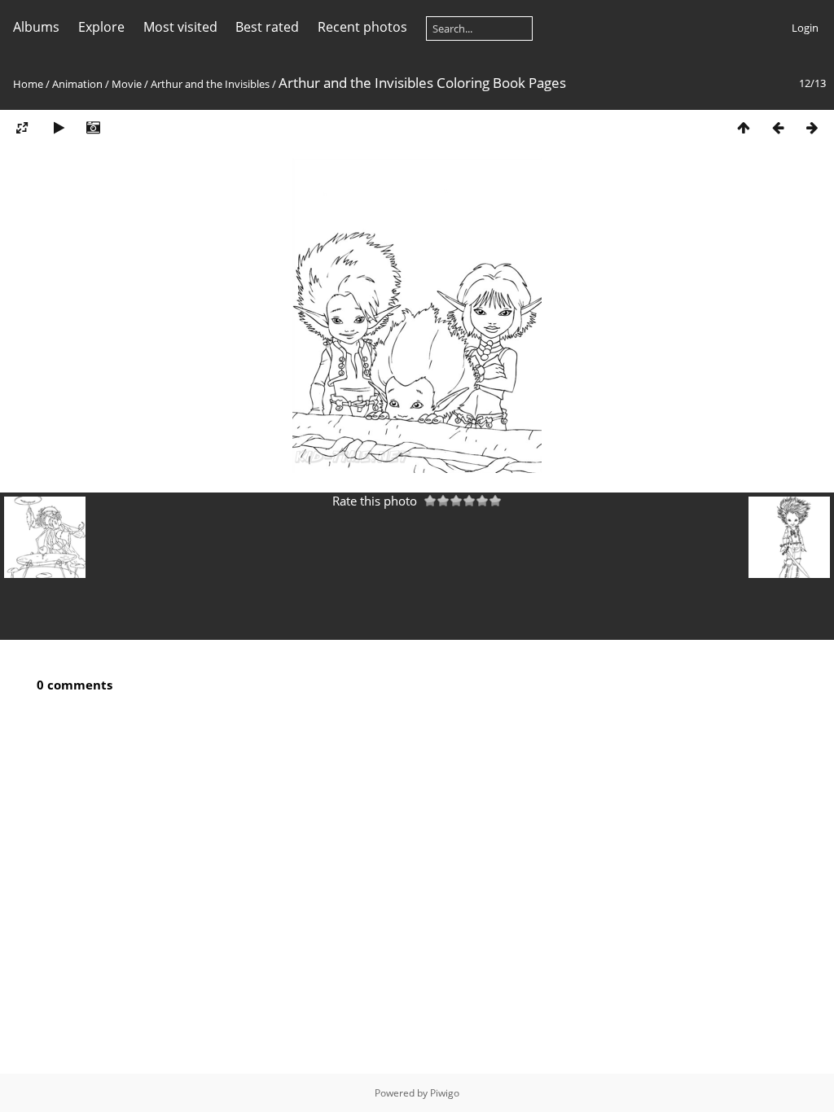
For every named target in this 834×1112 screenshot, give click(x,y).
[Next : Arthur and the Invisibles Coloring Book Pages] (812, 127)
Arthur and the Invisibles (210, 84)
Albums (36, 27)
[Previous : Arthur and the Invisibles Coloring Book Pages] (778, 127)
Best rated (267, 27)
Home (28, 84)
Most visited (180, 27)
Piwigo (444, 1093)
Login (805, 27)
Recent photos (362, 27)
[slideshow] (59, 127)
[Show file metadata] (93, 127)
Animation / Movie (97, 84)
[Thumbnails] (743, 127)
